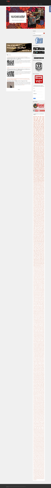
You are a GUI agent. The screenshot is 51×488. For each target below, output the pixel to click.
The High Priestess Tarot (38, 423)
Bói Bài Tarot (36, 116)
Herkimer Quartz (39, 240)
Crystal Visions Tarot (35, 219)
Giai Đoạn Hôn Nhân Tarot (36, 332)
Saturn (37, 402)
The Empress (38, 421)
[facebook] (36, 58)
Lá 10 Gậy (43, 221)
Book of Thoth (41, 201)
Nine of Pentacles (35, 387)
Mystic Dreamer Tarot (40, 288)
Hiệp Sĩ (38, 341)
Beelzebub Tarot (35, 307)
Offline (40, 290)
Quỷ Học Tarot (40, 397)
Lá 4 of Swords (41, 362)
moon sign (36, 465)
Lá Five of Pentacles (36, 248)
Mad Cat (39, 377)
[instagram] (41, 58)
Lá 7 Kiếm (38, 245)
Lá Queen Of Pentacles (40, 196)
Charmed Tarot (41, 316)
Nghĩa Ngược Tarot (35, 385)
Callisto (34, 315)
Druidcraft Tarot (41, 272)
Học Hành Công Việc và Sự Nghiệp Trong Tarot (38, 349)
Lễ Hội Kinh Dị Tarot (39, 375)
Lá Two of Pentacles (39, 256)
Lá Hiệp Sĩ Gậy (42, 193)
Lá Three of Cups (41, 255)
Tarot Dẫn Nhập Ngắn (40, 411)
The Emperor (35, 421)
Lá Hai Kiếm (39, 367)
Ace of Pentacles (39, 235)
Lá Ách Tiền (40, 257)
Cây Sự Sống (41, 271)
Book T (43, 186)
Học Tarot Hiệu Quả (35, 350)
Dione (40, 327)
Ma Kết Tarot (42, 376)
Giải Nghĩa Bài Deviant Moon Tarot (40, 335)
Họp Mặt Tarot (39, 350)
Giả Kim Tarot (42, 219)
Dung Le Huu (42, 327)
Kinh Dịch (39, 279)
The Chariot (41, 419)
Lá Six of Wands (39, 253)
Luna (35, 360)
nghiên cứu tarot (39, 465)
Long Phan (38, 280)
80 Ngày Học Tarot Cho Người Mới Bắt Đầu (13, 78)
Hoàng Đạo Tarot (40, 345)
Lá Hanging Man (42, 367)
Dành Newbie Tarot (35, 158)
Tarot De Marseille (36, 159)
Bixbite (43, 307)
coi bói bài (34, 463)
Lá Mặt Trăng (41, 178)
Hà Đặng (43, 158)
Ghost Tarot (36, 275)
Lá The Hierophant (41, 282)
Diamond (39, 327)
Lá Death (42, 175)
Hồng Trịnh (36, 351)
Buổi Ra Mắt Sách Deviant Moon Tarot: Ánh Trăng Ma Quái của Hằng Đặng (38, 310)
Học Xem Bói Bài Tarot (26, 78)
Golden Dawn (38, 192)
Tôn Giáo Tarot (39, 456)
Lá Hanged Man (38, 193)
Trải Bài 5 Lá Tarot (35, 298)
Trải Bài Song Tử (35, 449)
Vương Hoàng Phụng (40, 263)
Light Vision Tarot (38, 160)
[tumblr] (43, 58)
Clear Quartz (36, 318)
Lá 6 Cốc (36, 244)
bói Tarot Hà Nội (39, 264)
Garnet (40, 274)
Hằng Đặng (41, 152)
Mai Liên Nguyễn (42, 377)
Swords (42, 404)
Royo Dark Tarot (39, 292)
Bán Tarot (38, 119)
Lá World (36, 231)
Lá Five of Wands (41, 248)
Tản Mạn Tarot (39, 457)
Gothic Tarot (39, 144)
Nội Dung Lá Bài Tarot (40, 388)
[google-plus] (37, 58)
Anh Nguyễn (37, 201)
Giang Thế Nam (38, 333)
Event (43, 273)
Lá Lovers (42, 184)
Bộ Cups (36, 314)
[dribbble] (40, 58)
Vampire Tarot (42, 299)
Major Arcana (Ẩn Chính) (36, 378)
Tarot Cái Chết (36, 410)
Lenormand (40, 357)
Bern (38, 307)
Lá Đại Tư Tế (39, 283)
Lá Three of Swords (40, 229)
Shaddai (38, 402)
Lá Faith (36, 367)
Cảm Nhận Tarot (37, 152)
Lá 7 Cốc (36, 245)
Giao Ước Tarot (39, 275)
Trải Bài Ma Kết (35, 445)
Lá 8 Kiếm (36, 223)
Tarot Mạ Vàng (42, 414)
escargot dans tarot (38, 463)
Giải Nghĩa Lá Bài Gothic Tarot (36, 336)
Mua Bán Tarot (39, 131)
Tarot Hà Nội (34, 413)
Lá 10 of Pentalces (37, 361)
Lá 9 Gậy (39, 223)
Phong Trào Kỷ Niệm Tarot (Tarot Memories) (38, 291)
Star (35, 404)
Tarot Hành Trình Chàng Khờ (39, 413)
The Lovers (38, 261)
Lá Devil (36, 193)
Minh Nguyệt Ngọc (39, 379)
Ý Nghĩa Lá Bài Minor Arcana (38, 473)
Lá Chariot (41, 192)
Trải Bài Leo (39, 444)
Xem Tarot (38, 301)
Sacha (35, 402)
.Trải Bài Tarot (40, 133)
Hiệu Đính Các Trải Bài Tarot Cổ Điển (37, 220)
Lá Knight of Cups (37, 282)
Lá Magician (36, 161)
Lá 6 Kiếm (41, 244)
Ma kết (37, 377)
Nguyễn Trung (38, 386)
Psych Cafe (39, 396)
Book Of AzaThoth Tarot (36, 236)
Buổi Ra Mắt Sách (39, 266)
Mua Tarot (38, 120)
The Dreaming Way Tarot (41, 420)
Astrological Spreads (36, 139)
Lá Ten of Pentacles (37, 254)
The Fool (42, 421)
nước (43, 465)
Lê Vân (42, 283)
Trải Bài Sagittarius (41, 447)
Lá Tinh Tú (36, 283)
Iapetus (38, 351)
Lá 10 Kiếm (34, 222)
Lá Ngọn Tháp (42, 369)
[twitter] (34, 58)
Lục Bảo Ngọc (36, 376)
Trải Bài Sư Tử (39, 449)
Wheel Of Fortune (42, 300)
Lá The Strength (41, 228)
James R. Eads (39, 352)
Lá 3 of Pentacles (37, 362)
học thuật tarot (41, 464)
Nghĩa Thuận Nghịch (40, 385)
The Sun (40, 261)
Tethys (34, 419)
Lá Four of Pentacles (39, 249)
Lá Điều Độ (41, 231)
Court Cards (41, 237)
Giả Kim (38, 334)
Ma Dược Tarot (39, 376)
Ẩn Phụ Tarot (21, 78)
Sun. (40, 404)
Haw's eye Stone (42, 340)
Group (41, 239)
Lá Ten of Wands (38, 227)
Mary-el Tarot (37, 258)
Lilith (42, 357)
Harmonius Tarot (38, 340)
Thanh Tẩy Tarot (42, 150)
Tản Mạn (37, 457)
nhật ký (42, 465)
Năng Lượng (42, 387)
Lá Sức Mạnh (38, 179)
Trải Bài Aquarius (41, 440)
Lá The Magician (40, 197)
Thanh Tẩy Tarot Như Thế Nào (40, 143)
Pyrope (34, 397)
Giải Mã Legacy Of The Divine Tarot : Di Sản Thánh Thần (38, 146)
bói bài (43, 301)
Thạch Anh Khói (40, 430)
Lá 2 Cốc (37, 205)
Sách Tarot (42, 406)
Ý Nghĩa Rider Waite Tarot (40, 141)
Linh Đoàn (37, 221)
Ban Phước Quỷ (35, 266)
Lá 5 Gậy (42, 205)
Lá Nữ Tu (42, 195)
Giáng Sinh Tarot (35, 334)
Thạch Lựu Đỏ (36, 432)
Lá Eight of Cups (38, 366)
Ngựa (40, 386)
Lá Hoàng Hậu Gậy (35, 194)
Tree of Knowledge (38, 436)
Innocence (43, 351)
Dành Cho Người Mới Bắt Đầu (37, 188)
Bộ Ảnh (34, 237)
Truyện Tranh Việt (35, 437)
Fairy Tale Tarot (38, 239)
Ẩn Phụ (36, 235)
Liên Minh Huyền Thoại (38, 358)
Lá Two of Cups (38, 213)
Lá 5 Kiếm (22, 67)
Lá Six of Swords (39, 226)
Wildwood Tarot (35, 301)
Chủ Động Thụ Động (41, 317)
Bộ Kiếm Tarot (38, 314)
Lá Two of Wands (42, 213)
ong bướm (34, 466)
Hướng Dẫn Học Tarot (36, 151)
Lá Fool (37, 132)
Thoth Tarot (34, 262)
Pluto (43, 395)
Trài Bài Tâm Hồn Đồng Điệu (41, 437)
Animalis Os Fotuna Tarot (38, 306)
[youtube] (38, 58)
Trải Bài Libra (42, 444)
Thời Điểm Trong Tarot (41, 297)
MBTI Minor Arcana (39, 284)
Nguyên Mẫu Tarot (42, 232)
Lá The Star (41, 371)
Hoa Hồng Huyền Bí (41, 343)
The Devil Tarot (36, 420)
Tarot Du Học (36, 411)
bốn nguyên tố (41, 462)
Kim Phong (37, 178)
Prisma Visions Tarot (41, 161)
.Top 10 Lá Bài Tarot (39, 186)
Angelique (34, 306)
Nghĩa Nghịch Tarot (38, 384)
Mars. (40, 378)
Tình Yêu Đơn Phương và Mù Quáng (37, 455)
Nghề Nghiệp (42, 289)
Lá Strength (36, 211)
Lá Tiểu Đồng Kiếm (39, 212)
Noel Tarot (38, 290)
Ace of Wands (42, 265)
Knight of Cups (41, 279)
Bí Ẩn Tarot (42, 266)
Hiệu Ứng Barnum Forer (41, 342)
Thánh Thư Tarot (42, 429)
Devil (43, 326)
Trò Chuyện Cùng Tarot (38, 438)
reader (42, 264)
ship (37, 466)
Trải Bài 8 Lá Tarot (37, 440)
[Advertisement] (19, 36)
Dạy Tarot (39, 117)
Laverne (38, 357)
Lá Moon (42, 209)
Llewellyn (42, 358)
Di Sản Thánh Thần (35, 327)
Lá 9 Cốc (37, 246)
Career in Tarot (41, 315)
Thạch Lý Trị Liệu (35, 144)
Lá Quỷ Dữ (43, 210)
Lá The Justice (38, 371)
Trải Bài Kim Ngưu (35, 444)
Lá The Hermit (37, 255)
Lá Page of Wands (39, 210)
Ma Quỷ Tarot (34, 377)
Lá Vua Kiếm (35, 214)
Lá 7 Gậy (42, 222)
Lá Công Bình (41, 280)
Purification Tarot (42, 396)
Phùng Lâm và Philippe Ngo (39, 169)
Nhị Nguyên (42, 386)
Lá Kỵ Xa (41, 368)
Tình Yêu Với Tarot (42, 454)
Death (39, 238)
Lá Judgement (39, 194)
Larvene (35, 357)
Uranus (37, 458)
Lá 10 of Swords (41, 361)
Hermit (36, 341)
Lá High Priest (35, 368)
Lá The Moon (37, 228)
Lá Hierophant (36, 184)
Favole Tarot (34, 274)
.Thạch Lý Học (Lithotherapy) (37, 142)
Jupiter (35, 353)
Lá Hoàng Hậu (38, 368)
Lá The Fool (41, 179)
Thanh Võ (39, 419)
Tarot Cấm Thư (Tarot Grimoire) (39, 174)
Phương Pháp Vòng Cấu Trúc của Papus (38, 394)
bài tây (38, 462)
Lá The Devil (40, 254)
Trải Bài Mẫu (39, 299)
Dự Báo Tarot (41, 170)
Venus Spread (40, 458)
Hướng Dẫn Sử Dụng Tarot (39, 167)
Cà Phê (39, 219)
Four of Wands (37, 274)
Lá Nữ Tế (37, 370)
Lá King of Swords (38, 195)
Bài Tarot (42, 116)
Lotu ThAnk (34, 205)
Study (39, 404)
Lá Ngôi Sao (40, 221)
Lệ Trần (42, 375)
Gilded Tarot (39, 149)
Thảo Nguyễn (39, 432)
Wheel (43, 263)
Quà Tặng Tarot (37, 397)
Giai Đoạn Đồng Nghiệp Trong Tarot (39, 204)
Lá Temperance (38, 176)
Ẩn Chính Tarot (40, 145)
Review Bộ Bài (38, 185)
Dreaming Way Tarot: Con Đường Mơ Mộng (38, 187)
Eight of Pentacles (37, 273)
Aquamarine (43, 306)
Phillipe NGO (42, 290)
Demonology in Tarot (35, 326)
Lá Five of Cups (25, 67)
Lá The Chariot (41, 211)
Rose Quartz (42, 401)
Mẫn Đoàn (37, 289)
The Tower (43, 261)
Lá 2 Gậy (40, 205)
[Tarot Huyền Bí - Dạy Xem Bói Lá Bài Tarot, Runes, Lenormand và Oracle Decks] (8, 1)
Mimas (36, 379)
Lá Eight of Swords (37, 247)
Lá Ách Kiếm (36, 257)
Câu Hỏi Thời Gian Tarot (37, 271)
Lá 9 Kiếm (40, 246)
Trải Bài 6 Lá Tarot (40, 298)
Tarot (34, 117)
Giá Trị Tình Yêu (42, 333)
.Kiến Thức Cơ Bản (36, 123)
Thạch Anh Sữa (35, 297)
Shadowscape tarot (42, 258)
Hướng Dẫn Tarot (39, 130)
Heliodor (34, 341)
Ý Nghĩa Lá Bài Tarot (39, 129)
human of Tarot (35, 464)
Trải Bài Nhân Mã (37, 446)
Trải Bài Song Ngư (42, 448)
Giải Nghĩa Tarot (39, 121)
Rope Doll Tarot (39, 401)
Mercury (42, 378)
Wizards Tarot (35, 264)
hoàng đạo (43, 463)
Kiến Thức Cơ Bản (40, 122)
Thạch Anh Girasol (35, 430)
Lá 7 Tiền (41, 245)
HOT (35, 240)
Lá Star (34, 211)
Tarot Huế (43, 412)
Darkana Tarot (37, 272)
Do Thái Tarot (41, 238)
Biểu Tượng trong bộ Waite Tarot (40, 218)
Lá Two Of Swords (37, 230)
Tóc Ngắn (36, 456)
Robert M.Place (35, 401)
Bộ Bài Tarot (41, 132)
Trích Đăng (34, 438)
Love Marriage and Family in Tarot (39, 359)
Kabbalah (39, 353)
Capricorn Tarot (37, 315)
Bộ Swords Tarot (42, 314)
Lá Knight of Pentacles (38, 209)
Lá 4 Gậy (40, 222)
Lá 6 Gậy (39, 244)
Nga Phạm (40, 289)
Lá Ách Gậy (38, 231)
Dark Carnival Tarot (41, 323)
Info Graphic (40, 351)
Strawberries (37, 404)
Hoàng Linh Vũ (36, 345)
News (43, 214)
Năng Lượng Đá (35, 388)
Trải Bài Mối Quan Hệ (39, 445)
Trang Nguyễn (41, 140)
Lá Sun (39, 211)
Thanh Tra (36, 419)
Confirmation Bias (41, 318)
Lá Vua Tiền (38, 214)
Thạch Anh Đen (40, 431)
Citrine (34, 318)
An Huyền (43, 235)
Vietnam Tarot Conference (36, 300)
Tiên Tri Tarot (38, 262)
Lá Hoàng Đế (39, 184)
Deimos (43, 325)
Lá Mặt (35, 369)
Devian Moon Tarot (40, 326)
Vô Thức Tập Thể (35, 263)
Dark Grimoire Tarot (40, 324)
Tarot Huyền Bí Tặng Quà (39, 412)
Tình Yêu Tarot (35, 162)
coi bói (43, 462)
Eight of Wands (41, 273)
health (41, 463)
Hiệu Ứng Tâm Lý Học (35, 343)
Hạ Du (41, 188)
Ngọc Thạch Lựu (35, 290)
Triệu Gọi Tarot (42, 436)
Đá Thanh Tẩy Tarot (38, 265)
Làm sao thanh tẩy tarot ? (36, 175)
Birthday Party (40, 307)
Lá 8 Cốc (43, 245)
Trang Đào (34, 436)
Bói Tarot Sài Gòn (37, 202)
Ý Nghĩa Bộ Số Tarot (41, 471)
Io (33, 352)
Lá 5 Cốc (19, 67)
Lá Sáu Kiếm (42, 370)
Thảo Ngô (38, 297)
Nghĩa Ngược (42, 384)
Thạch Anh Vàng (36, 431)
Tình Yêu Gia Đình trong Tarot (39, 453)
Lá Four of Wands (39, 281)
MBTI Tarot (43, 284)
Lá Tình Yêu (41, 230)
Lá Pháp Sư (38, 153)
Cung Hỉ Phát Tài (38, 319)
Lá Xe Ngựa (41, 214)
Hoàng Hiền (40, 158)
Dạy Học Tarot (40, 125)
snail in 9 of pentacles (40, 466)
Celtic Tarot (38, 316)
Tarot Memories (39, 414)
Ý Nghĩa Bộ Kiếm (37, 471)
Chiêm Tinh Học (38, 237)
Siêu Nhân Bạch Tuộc (40, 403)
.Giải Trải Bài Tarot (40, 134)
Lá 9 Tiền (41, 223)
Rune (34, 402)
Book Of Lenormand (41, 236)
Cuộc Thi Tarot (42, 319)
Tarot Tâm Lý (37, 177)
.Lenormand (34, 201)
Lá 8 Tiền (34, 246)
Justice (37, 353)
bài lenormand (41, 301)
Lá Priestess (39, 370)
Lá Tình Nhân (39, 168)
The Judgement (42, 423)
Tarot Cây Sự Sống (40, 410)
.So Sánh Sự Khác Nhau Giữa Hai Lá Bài (12, 67)
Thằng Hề (41, 185)
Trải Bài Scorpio (38, 448)
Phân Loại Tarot (35, 292)
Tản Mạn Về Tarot (42, 262)
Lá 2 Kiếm (37, 222)
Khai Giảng (42, 353)
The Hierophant (40, 422)
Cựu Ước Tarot (36, 323)
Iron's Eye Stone (36, 352)
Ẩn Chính (36, 166)
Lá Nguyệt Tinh (38, 369)
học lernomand (38, 464)
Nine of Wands (39, 387)
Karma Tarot (36, 279)
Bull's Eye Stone (35, 308)
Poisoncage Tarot (35, 396)
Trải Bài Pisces (37, 447)
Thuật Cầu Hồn (38, 429)
